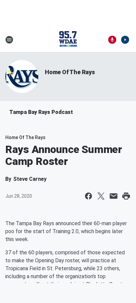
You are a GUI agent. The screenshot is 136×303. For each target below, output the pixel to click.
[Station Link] (68, 39)
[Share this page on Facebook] (88, 196)
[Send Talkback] (112, 40)
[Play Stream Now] (125, 40)
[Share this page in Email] (113, 196)
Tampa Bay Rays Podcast (41, 112)
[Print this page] (126, 196)
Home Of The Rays (70, 72)
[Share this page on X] (101, 196)
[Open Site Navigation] (9, 40)
